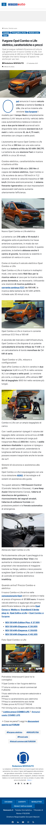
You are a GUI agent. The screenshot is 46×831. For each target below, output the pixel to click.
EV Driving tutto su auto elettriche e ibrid (21, 708)
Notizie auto (13, 28)
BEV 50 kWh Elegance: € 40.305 (21, 634)
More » (29, 780)
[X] (21, 783)
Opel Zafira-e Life (18, 613)
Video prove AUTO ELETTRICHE (17, 704)
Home (5, 28)
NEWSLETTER (36, 802)
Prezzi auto (23, 737)
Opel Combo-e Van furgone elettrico (19, 683)
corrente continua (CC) (13, 287)
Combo (6, 33)
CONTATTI (22, 802)
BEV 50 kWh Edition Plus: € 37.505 (22, 622)
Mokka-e (15, 609)
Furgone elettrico (15, 732)
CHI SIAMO (8, 802)
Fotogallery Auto (19, 33)
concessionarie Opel (12, 596)
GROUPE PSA (33, 732)
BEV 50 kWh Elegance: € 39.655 (21, 630)
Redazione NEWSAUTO (14, 63)
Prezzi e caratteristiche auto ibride (18, 702)
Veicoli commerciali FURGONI (23, 741)
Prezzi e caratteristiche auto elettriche (20, 699)
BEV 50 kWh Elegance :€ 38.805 (21, 626)
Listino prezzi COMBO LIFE (16, 712)
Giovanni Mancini (32, 817)
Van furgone (31, 111)
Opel (5, 35)
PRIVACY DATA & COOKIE (23, 806)
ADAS (20, 475)
